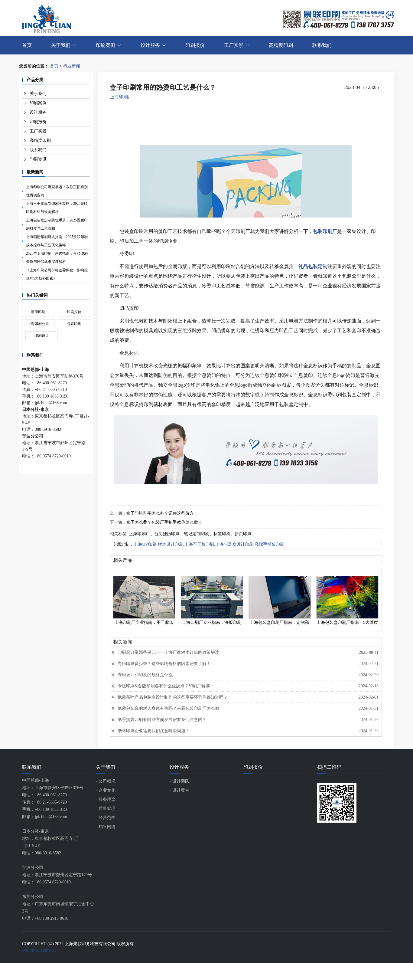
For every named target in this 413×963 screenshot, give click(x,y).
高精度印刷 (281, 45)
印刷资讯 (38, 159)
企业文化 (107, 790)
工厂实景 (233, 45)
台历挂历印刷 (167, 534)
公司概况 (107, 781)
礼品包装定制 (312, 266)
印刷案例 (105, 45)
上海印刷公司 (38, 324)
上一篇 (154, 513)
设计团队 (180, 781)
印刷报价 (195, 45)
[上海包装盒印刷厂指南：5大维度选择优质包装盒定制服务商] (347, 597)
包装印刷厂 (325, 231)
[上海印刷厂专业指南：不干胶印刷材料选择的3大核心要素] (144, 597)
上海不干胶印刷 (199, 544)
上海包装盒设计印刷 (234, 544)
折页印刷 (243, 534)
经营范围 (107, 817)
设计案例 (180, 790)
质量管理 (107, 808)
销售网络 (107, 826)
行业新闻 (71, 66)
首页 (27, 45)
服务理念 (107, 799)
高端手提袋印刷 (269, 544)
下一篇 (156, 522)
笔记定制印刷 (196, 534)
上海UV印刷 (145, 544)
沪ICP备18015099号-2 (39, 950)
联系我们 (322, 45)
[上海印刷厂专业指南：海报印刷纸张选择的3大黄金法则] (211, 597)
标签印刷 (221, 534)
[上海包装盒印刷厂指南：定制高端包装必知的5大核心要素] (279, 597)
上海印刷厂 (121, 96)
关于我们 (60, 45)
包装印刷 (74, 324)
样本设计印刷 (170, 544)
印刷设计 (41, 335)
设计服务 (150, 45)
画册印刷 (38, 312)
